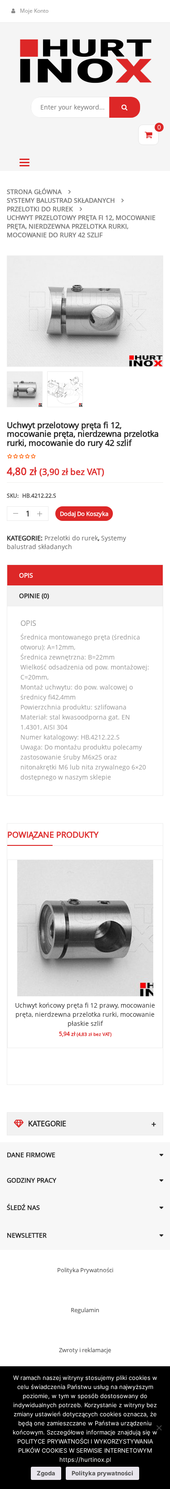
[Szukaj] (124, 107)
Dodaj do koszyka (84, 514)
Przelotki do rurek (40, 209)
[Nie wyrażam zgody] (158, 1427)
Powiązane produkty (52, 834)
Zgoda (46, 1473)
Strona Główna (34, 191)
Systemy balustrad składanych (61, 200)
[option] (85, 311)
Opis (26, 575)
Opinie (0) (34, 595)
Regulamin (85, 1310)
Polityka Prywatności (85, 1270)
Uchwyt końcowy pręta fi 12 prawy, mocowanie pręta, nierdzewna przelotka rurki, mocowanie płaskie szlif (85, 1014)
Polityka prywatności (102, 1473)
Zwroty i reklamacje (85, 1350)
